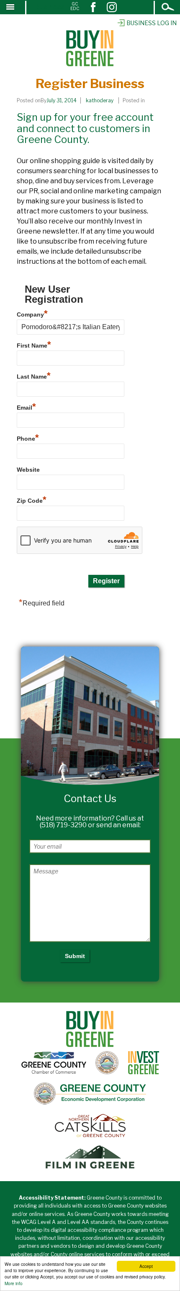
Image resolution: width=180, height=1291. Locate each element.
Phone (28, 437)
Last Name (34, 375)
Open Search (168, 8)
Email (26, 406)
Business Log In (151, 22)
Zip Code (31, 499)
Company (32, 313)
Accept (146, 1266)
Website (28, 469)
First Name (34, 344)
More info (14, 1283)
